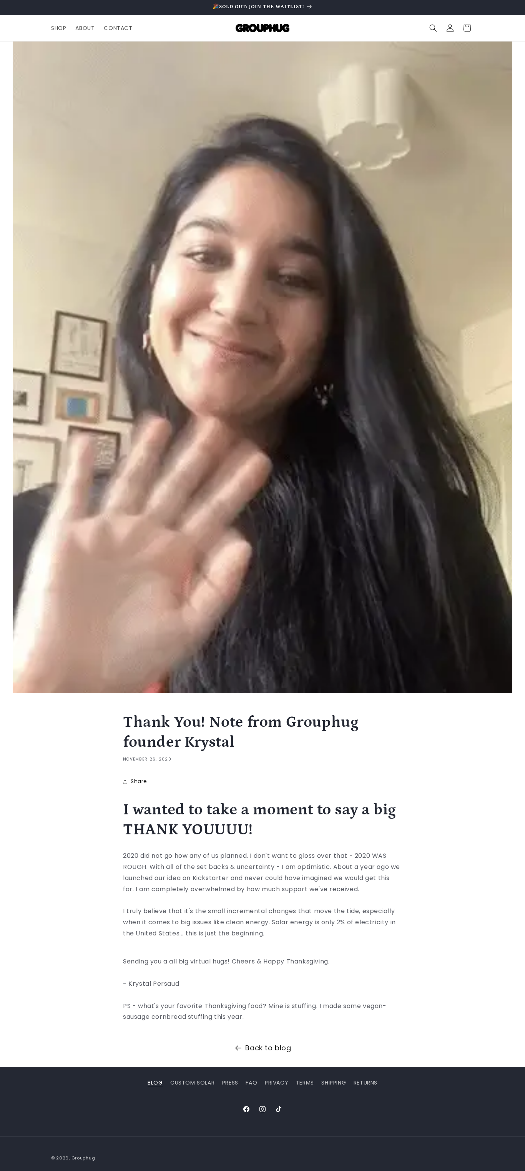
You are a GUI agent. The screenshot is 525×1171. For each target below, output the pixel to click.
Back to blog (268, 1048)
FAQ (251, 1082)
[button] (433, 28)
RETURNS (365, 1082)
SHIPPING (333, 1082)
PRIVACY (276, 1082)
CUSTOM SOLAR (192, 1082)
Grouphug (83, 1158)
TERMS (305, 1082)
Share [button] (139, 781)
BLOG (155, 1082)
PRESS (230, 1082)
